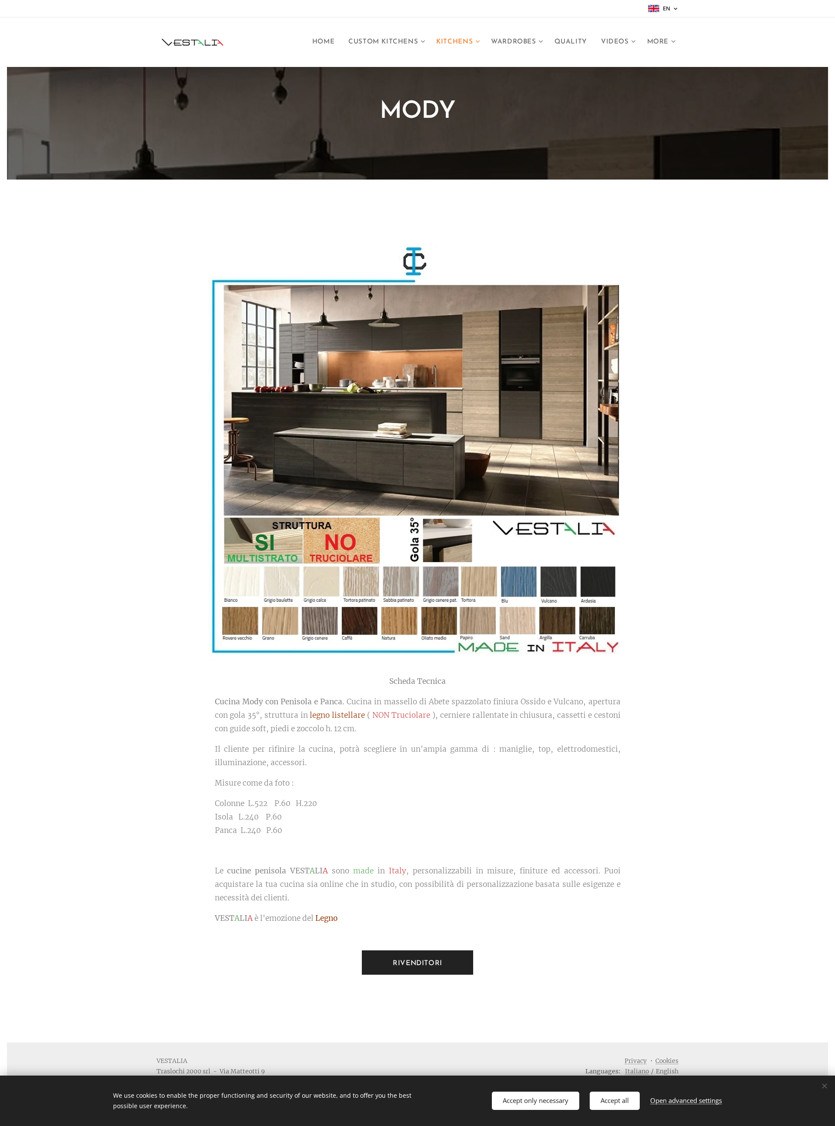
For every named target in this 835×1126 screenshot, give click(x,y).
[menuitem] (325, 42)
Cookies (666, 1061)
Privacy (636, 1061)
